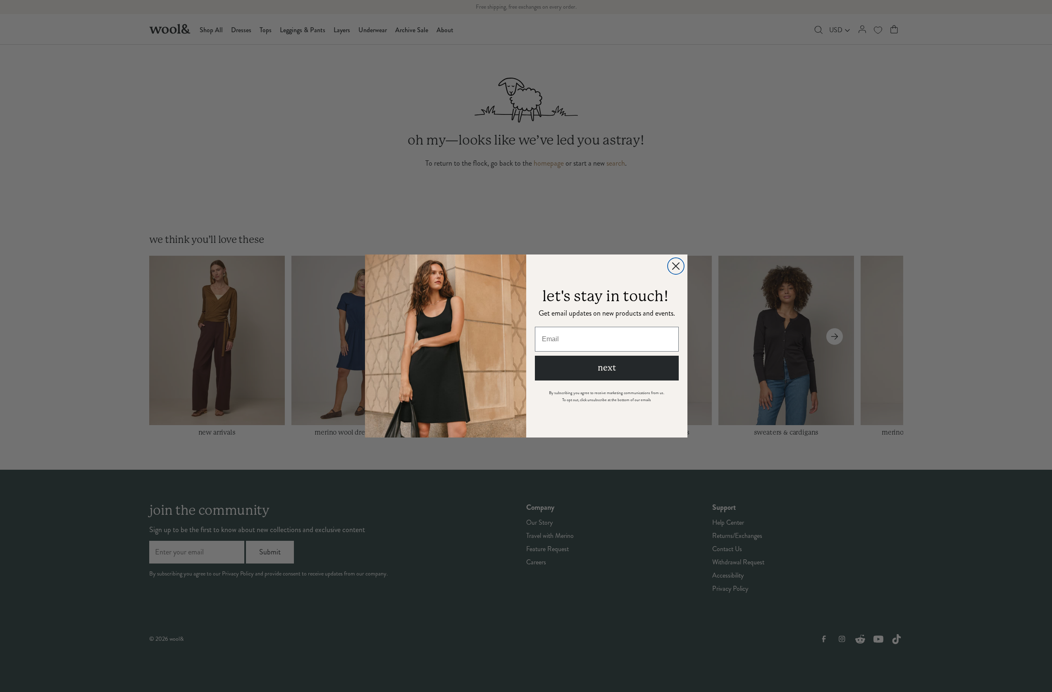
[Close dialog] (676, 266)
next (607, 368)
